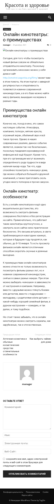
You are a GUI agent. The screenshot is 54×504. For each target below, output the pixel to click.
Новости (15, 24)
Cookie (45, 492)
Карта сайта (27, 495)
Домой (6, 24)
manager (6, 45)
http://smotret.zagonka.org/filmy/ (20, 77)
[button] (5, 17)
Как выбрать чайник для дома (40, 340)
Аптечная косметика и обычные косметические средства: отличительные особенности (15, 346)
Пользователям (33, 492)
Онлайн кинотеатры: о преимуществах (25, 37)
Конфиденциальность (13, 492)
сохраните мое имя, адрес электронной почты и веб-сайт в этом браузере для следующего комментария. (25, 462)
